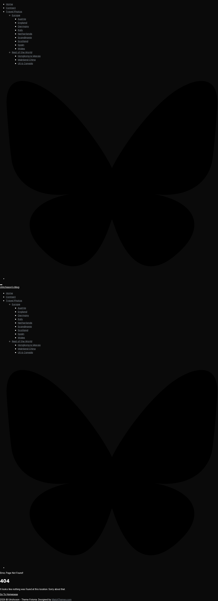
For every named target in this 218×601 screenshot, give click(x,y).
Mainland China (27, 59)
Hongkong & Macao (29, 56)
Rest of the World (22, 52)
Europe (16, 15)
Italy (20, 30)
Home (9, 4)
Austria (22, 19)
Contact (11, 8)
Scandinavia (25, 37)
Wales (21, 48)
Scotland (23, 41)
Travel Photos (14, 11)
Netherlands (25, 34)
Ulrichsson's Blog (9, 287)
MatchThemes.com (61, 599)
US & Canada (25, 63)
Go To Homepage (9, 594)
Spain (21, 45)
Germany (23, 26)
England (22, 22)
